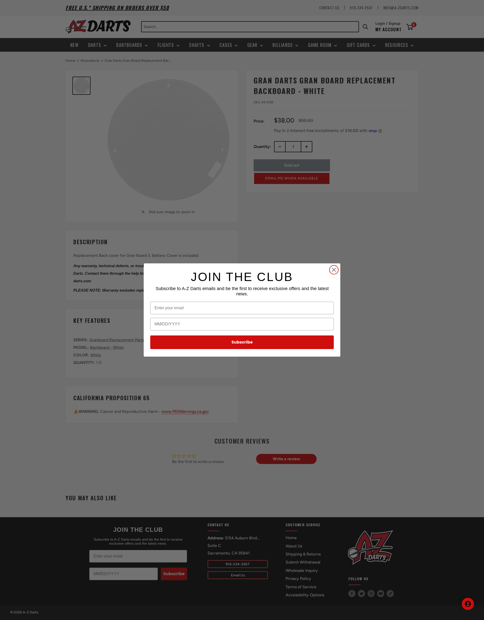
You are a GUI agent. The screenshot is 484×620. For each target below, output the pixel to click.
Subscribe (242, 342)
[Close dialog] (333, 269)
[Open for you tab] (468, 604)
